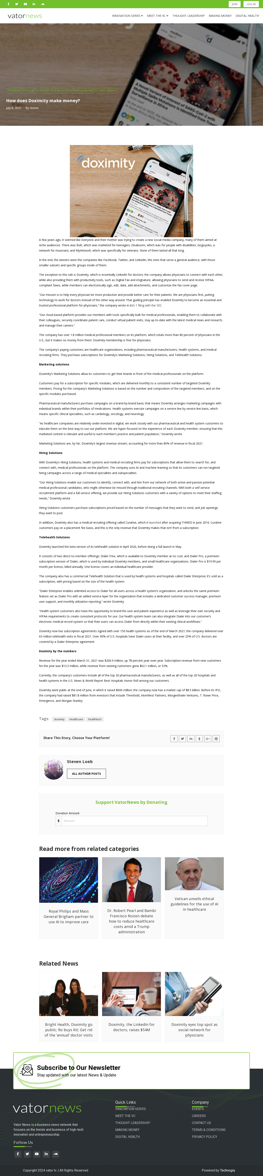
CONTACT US (201, 1123)
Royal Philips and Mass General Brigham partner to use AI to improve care (68, 916)
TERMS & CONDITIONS (209, 1130)
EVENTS (198, 1109)
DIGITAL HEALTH (127, 1137)
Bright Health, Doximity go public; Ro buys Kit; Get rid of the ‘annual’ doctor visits (69, 1030)
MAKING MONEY (127, 1130)
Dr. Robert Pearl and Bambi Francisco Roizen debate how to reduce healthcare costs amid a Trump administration (131, 921)
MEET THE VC (125, 1116)
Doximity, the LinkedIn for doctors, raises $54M (131, 1027)
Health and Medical (54, 90)
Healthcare (76, 719)
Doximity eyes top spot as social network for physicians (194, 1030)
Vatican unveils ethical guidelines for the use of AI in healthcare (194, 904)
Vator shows (107, 90)
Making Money (83, 90)
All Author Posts (86, 774)
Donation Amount (67, 813)
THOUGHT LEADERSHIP (132, 1123)
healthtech (95, 719)
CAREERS (199, 1116)
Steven (34, 108)
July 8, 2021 (13, 108)
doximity (59, 719)
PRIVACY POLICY (204, 1137)
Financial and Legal (22, 90)
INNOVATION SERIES (130, 1109)
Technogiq (227, 1170)
